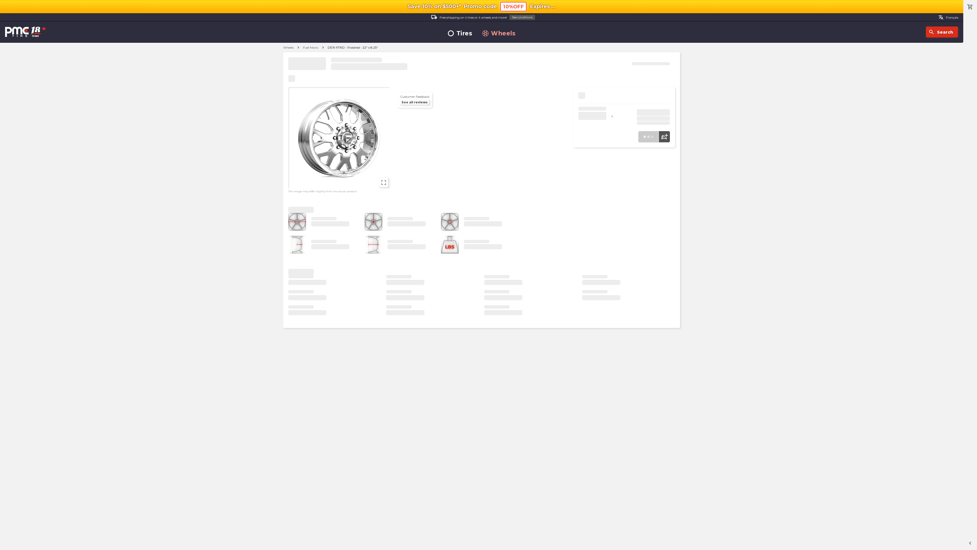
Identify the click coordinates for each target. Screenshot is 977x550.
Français (948, 17)
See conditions (522, 17)
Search (940, 32)
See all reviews (414, 102)
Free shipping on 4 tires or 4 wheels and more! (482, 17)
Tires (464, 33)
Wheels (503, 33)
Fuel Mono (310, 47)
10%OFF (513, 7)
